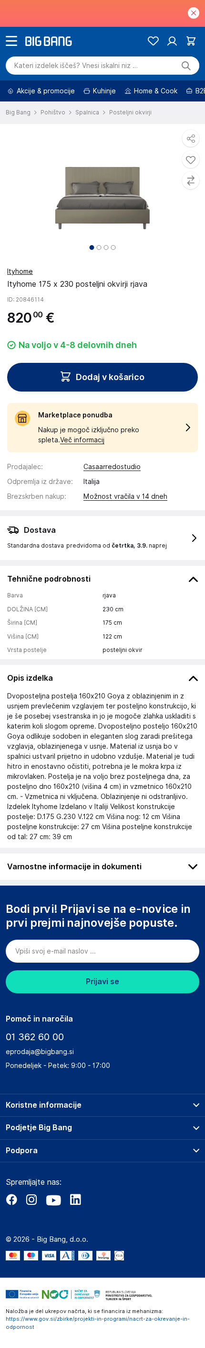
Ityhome (20, 271)
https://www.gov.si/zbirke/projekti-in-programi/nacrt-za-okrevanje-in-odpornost (98, 1322)
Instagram (31, 1199)
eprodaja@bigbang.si (40, 1052)
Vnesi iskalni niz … (76, 65)
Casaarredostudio (112, 467)
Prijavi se (102, 981)
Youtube (53, 1199)
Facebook (11, 1199)
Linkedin (75, 1199)
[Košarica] (191, 41)
